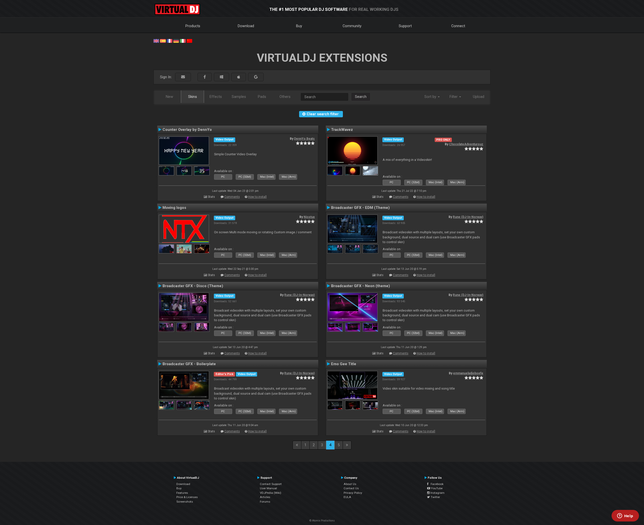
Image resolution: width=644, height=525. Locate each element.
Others (285, 96)
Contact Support (271, 484)
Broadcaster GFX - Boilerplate (189, 364)
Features (182, 493)
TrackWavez (342, 129)
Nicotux (309, 217)
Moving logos (174, 207)
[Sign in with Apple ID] (238, 77)
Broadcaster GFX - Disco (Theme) (193, 286)
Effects (216, 96)
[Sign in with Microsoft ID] (221, 77)
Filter (454, 96)
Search (361, 96)
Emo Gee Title (343, 364)
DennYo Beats (304, 138)
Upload (478, 96)
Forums (265, 501)
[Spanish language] (163, 40)
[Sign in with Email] (183, 77)
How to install (257, 197)
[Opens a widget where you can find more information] (625, 516)
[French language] (169, 40)
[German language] (176, 40)
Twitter (435, 497)
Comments (232, 197)
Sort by (430, 96)
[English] (156, 40)
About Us (350, 484)
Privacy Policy (353, 493)
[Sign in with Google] (256, 77)
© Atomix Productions (322, 520)
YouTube (436, 488)
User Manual (268, 488)
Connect (458, 26)
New (169, 96)
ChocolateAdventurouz (466, 144)
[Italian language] (182, 40)
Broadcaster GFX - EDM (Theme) (360, 207)
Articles (265, 497)
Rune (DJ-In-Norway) (468, 217)
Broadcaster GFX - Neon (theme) (360, 286)
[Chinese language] (189, 40)
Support (405, 26)
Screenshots (184, 501)
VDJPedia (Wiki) (270, 493)
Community (352, 26)
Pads (262, 96)
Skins (192, 96)
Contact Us (351, 488)
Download (246, 26)
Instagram (437, 493)
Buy (299, 26)
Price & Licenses (187, 497)
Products (192, 26)
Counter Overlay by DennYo (187, 129)
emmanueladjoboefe (468, 373)
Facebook (436, 484)
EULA (347, 497)
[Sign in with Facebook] (204, 77)
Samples (239, 96)
